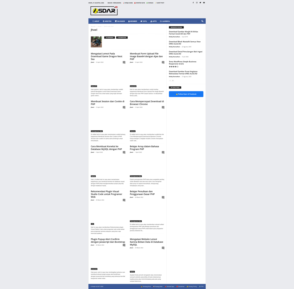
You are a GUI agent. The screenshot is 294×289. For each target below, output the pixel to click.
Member (133, 21)
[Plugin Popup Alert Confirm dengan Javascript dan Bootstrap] (108, 259)
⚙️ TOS (201, 286)
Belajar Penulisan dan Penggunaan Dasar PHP (142, 193)
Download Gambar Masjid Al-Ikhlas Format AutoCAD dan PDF (183, 32)
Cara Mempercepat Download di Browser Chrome (147, 103)
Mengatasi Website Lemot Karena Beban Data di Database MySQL (146, 242)
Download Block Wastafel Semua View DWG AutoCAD (185, 42)
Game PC (93, 86)
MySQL (93, 176)
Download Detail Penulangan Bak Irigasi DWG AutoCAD (185, 52)
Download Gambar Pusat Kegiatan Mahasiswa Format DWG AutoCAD (183, 72)
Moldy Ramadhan (174, 37)
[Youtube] (204, 2)
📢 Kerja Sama (128, 3)
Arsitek (107, 21)
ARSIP (96, 21)
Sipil (145, 21)
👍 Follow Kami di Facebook (186, 94)
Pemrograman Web (96, 131)
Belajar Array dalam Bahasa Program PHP (144, 148)
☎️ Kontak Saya (139, 3)
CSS (92, 224)
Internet (132, 131)
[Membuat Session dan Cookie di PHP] (108, 121)
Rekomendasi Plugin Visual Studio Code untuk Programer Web (106, 194)
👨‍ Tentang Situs (146, 286)
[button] (202, 21)
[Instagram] (196, 2)
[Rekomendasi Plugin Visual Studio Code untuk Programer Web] (108, 214)
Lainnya (166, 21)
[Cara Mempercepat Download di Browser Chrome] (147, 121)
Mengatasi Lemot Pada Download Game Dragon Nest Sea (106, 56)
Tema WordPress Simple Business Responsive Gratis (182, 62)
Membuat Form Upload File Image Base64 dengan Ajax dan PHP (146, 56)
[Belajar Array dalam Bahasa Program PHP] (147, 166)
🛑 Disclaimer (180, 286)
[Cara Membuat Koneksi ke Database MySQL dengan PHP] (108, 166)
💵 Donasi (149, 3)
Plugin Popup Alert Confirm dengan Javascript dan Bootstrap (108, 240)
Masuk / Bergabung (114, 3)
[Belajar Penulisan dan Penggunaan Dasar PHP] (147, 211)
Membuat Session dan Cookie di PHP (107, 103)
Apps (154, 21)
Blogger (121, 21)
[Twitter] (200, 2)
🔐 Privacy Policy (192, 286)
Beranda (93, 26)
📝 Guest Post (159, 3)
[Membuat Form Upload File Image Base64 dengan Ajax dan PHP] (147, 76)
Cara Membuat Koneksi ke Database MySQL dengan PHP (106, 148)
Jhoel (92, 62)
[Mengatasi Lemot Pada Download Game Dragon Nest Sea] (108, 76)
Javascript (133, 86)
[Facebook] (193, 2)
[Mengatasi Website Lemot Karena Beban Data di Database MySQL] (147, 261)
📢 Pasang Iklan (158, 286)
